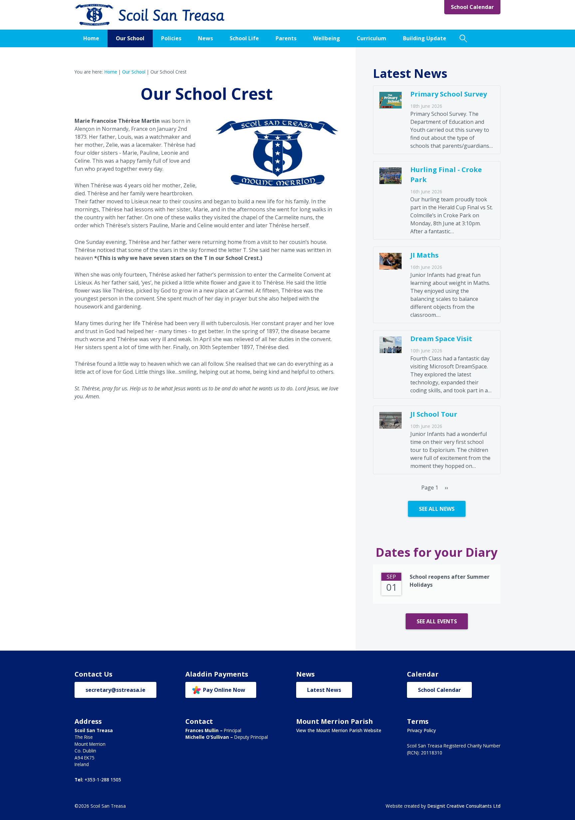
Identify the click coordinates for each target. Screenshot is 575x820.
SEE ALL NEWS (437, 508)
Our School (130, 38)
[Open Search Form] (463, 38)
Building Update (424, 38)
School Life (244, 38)
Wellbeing (326, 38)
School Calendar (472, 7)
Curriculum (371, 38)
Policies (171, 38)
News (205, 38)
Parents (286, 38)
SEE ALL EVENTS (437, 621)
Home (91, 38)
